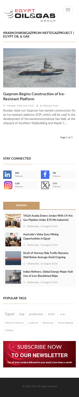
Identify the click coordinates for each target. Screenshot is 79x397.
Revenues (48, 323)
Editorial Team (50, 105)
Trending (21, 205)
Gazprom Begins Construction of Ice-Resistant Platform (34, 96)
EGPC (51, 314)
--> (3, 185)
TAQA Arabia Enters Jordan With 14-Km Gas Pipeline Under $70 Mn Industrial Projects (48, 220)
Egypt (10, 314)
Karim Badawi (65, 323)
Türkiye (9, 330)
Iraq (21, 314)
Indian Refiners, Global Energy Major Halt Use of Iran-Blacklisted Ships (48, 274)
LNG (62, 314)
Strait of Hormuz (14, 323)
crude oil (33, 323)
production (36, 314)
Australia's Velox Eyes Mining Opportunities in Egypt (41, 236)
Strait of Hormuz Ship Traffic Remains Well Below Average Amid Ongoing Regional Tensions (45, 257)
